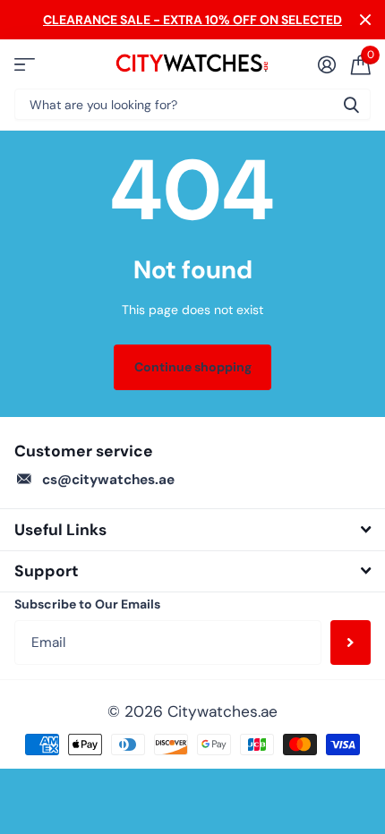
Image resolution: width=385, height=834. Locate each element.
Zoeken (351, 104)
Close (365, 19)
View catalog (24, 64)
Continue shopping (193, 367)
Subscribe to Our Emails (87, 604)
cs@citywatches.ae (108, 480)
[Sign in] (326, 64)
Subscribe (350, 642)
